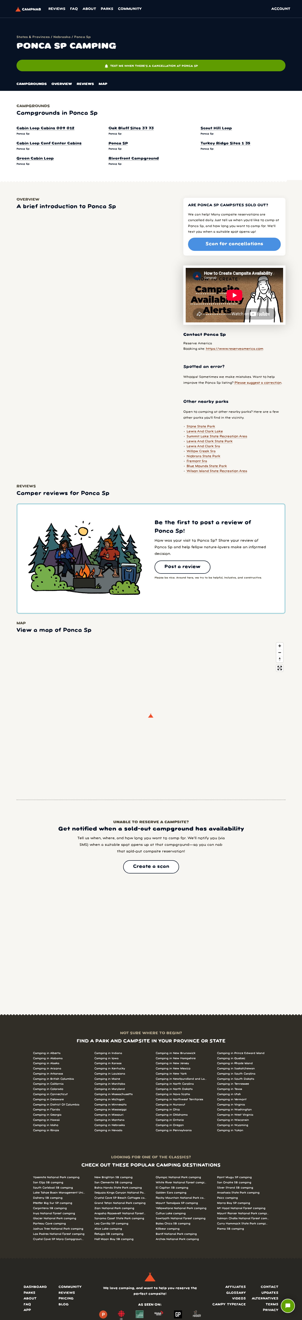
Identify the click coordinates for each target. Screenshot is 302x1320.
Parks (107, 9)
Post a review (182, 567)
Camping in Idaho (45, 1125)
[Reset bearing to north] (279, 659)
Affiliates (235, 1287)
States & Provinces (33, 37)
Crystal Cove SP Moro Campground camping (59, 1239)
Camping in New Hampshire (176, 1058)
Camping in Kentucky (109, 1068)
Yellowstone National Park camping (181, 1208)
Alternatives (265, 1298)
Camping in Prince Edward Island (240, 1053)
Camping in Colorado (48, 1089)
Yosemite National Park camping (56, 1177)
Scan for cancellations (234, 244)
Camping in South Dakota (235, 1079)
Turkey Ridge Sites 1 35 (225, 143)
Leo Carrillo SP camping (111, 1223)
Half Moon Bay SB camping (114, 1239)
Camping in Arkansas (48, 1073)
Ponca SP (118, 143)
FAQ (74, 9)
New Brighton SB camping (113, 1177)
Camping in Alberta (46, 1053)
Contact (269, 1287)
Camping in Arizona (47, 1068)
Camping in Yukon (230, 1130)
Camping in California (48, 1084)
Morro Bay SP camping (233, 1203)
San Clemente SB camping (113, 1182)
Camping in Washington (234, 1109)
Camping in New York (171, 1073)
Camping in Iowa (106, 1058)
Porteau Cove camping (49, 1223)
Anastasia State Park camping (238, 1192)
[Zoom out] (279, 652)
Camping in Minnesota (110, 1104)
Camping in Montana (109, 1120)
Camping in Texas (229, 1089)
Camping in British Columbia (53, 1079)
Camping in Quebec (231, 1058)
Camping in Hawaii (46, 1120)
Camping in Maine (107, 1079)
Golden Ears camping (171, 1192)
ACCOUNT (280, 9)
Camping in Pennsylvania (174, 1130)
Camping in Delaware (48, 1099)
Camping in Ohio (168, 1109)
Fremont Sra (197, 461)
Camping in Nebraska (109, 1125)
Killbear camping (168, 1228)
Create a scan (151, 867)
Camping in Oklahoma (172, 1114)
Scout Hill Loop (216, 128)
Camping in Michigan (109, 1099)
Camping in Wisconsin (233, 1120)
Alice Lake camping (108, 1228)
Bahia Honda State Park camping (118, 1187)
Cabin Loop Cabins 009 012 (46, 128)
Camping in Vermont (232, 1099)
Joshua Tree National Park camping (58, 1228)
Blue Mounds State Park (207, 466)
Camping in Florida (46, 1109)
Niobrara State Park (203, 456)
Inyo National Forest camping (54, 1213)
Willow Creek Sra (201, 451)
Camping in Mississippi (110, 1109)
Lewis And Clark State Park (210, 441)
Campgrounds (32, 84)
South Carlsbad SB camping (53, 1187)
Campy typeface (229, 1304)
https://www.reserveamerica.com (234, 348)
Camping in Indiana (108, 1053)
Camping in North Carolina (175, 1084)
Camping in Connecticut (50, 1094)
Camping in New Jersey (172, 1063)
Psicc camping (227, 1198)
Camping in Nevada (108, 1130)
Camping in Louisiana (109, 1073)
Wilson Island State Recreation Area (217, 471)
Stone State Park (201, 426)
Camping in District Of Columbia (56, 1104)
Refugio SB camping (108, 1234)
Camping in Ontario (170, 1120)
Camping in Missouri (108, 1114)
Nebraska (62, 37)
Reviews (56, 9)
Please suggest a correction (258, 382)
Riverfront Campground (134, 158)
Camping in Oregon (170, 1125)
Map (103, 84)
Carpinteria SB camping (50, 1208)
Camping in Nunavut (170, 1104)
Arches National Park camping (177, 1239)
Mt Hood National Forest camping (241, 1208)
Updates (269, 1293)
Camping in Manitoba (109, 1084)
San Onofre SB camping (234, 1182)
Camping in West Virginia (235, 1114)
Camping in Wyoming (232, 1125)
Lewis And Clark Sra (203, 446)
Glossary (236, 1293)
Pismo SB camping (230, 1228)
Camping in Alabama (48, 1058)
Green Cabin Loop (35, 158)
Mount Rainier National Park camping (243, 1213)
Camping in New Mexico (173, 1068)
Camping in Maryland (109, 1089)
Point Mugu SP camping (234, 1177)
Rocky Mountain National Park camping (182, 1198)
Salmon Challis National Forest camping (243, 1218)
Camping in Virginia (231, 1104)
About (89, 9)
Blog (64, 1304)
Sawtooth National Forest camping (181, 1218)
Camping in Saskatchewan (236, 1068)
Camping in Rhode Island (235, 1063)
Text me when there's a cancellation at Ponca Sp (151, 66)
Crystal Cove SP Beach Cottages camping (120, 1198)
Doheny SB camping (48, 1198)
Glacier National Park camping (54, 1218)
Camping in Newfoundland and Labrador (182, 1079)
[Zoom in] (279, 645)
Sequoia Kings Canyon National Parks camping (120, 1192)
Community (130, 9)
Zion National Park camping (114, 1208)
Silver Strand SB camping (235, 1187)
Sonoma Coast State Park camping (119, 1218)
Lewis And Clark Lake (205, 431)
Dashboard (35, 1287)
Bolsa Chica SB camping (173, 1223)
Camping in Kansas (108, 1063)
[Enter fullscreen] (279, 668)
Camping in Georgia (47, 1114)
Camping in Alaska (46, 1063)
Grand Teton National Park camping (120, 1203)
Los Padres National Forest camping (58, 1234)
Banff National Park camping (176, 1234)
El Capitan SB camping (172, 1187)
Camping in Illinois (46, 1130)
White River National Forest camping (182, 1182)
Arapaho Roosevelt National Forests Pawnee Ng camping (120, 1213)
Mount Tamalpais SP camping (177, 1203)
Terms (272, 1304)
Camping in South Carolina (236, 1073)
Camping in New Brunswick (175, 1053)
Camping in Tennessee (233, 1084)
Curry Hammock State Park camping (243, 1223)
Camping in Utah (229, 1094)
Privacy (270, 1310)
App (27, 1310)
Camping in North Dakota (174, 1089)
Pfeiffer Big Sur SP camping (52, 1203)
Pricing (66, 1298)
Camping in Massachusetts (113, 1094)
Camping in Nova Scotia (173, 1094)
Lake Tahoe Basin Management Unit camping (59, 1192)
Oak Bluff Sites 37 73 (131, 128)
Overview (61, 84)
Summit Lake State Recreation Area (217, 436)
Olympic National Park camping (178, 1177)
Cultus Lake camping (171, 1213)
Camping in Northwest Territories (179, 1099)
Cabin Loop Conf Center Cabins (49, 143)
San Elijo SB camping (48, 1182)
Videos (239, 1298)
